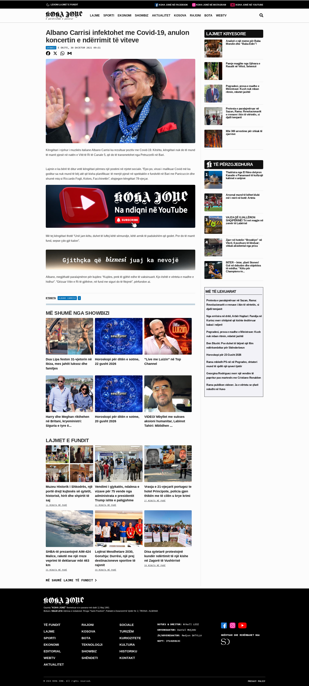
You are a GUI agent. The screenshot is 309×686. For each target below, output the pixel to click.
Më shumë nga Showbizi (77, 313)
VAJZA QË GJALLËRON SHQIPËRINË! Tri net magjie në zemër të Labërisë (244, 220)
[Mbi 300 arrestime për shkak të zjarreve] (213, 138)
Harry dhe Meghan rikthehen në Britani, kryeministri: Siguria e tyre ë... (67, 421)
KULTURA (127, 644)
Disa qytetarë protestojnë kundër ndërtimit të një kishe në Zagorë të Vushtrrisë (166, 556)
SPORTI (108, 15)
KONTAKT (127, 658)
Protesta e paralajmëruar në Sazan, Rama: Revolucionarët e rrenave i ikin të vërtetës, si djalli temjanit (243, 113)
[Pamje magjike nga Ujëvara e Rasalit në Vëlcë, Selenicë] (213, 70)
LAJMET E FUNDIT (67, 440)
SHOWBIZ (141, 15)
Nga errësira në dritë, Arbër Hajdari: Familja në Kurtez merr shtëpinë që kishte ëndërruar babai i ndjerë (234, 320)
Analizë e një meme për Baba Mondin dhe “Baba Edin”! (243, 42)
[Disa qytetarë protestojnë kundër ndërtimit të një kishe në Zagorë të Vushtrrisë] (168, 528)
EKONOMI (124, 15)
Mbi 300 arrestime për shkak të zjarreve (244, 133)
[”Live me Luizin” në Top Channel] (168, 336)
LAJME (95, 15)
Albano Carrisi (67, 298)
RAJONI (195, 15)
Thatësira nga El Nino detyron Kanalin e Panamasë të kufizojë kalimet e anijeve (244, 175)
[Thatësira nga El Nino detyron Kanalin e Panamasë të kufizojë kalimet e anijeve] (213, 179)
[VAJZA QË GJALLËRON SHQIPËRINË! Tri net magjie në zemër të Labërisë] (213, 224)
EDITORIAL (52, 651)
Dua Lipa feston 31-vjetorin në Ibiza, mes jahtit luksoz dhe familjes (69, 363)
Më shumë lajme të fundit (70, 580)
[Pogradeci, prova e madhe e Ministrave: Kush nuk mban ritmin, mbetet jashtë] (213, 93)
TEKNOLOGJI (92, 644)
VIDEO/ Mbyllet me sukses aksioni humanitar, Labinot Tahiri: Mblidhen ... (164, 421)
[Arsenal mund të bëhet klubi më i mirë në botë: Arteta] (213, 202)
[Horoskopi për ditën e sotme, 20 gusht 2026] (118, 393)
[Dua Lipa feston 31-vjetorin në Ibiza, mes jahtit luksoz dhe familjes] (69, 336)
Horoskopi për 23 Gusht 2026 (223, 354)
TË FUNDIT (52, 625)
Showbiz (51, 47)
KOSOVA (180, 15)
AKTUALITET (161, 15)
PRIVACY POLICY (256, 681)
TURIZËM (126, 631)
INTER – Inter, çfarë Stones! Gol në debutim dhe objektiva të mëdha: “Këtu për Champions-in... (243, 267)
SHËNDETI (90, 658)
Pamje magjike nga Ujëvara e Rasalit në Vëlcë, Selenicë (243, 65)
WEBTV (221, 15)
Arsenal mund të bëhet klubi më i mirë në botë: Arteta (242, 196)
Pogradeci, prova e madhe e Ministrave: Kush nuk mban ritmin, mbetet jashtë (242, 88)
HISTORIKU (128, 651)
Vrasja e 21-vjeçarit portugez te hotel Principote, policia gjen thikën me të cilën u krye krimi (168, 491)
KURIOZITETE (130, 638)
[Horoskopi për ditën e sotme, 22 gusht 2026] (118, 336)
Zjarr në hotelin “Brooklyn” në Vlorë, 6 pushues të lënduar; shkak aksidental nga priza (244, 242)
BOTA (208, 15)
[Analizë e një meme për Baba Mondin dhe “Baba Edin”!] (213, 48)
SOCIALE (126, 625)
